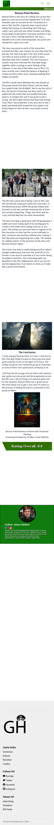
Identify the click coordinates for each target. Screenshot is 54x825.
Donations (7, 805)
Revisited (7, 760)
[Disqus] (27, 587)
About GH (8, 797)
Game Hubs (9, 747)
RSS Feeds (7, 809)
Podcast (6, 756)
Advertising (8, 801)
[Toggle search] (42, 3)
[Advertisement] (27, 141)
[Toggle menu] (48, 3)
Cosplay (6, 764)
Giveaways (8, 752)
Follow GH (9, 771)
